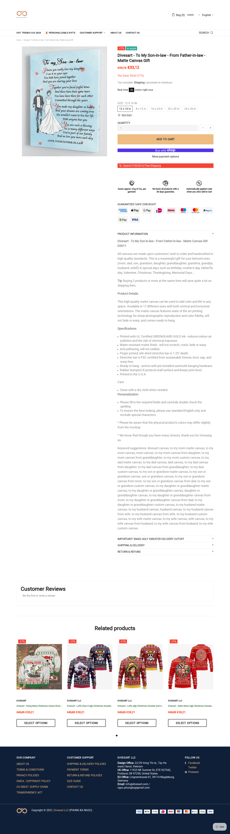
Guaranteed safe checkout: (137, 204)
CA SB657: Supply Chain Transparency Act (32, 789)
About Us (23, 764)
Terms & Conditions (30, 769)
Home (19, 40)
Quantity (124, 123)
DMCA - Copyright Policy (34, 781)
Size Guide (74, 781)
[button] (125, 115)
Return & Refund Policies (84, 775)
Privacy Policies (28, 775)
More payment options (165, 156)
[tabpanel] (140, 686)
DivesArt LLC (74, 700)
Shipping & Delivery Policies (86, 764)
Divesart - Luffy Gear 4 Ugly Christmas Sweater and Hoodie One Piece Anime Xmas (89, 706)
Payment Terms (78, 769)
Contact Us (75, 786)
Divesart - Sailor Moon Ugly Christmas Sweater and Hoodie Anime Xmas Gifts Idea (190, 706)
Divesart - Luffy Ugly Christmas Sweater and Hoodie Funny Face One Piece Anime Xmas (140, 706)
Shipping (139, 82)
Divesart (22, 14)
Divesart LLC (61, 810)
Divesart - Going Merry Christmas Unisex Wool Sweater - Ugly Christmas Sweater (39, 706)
